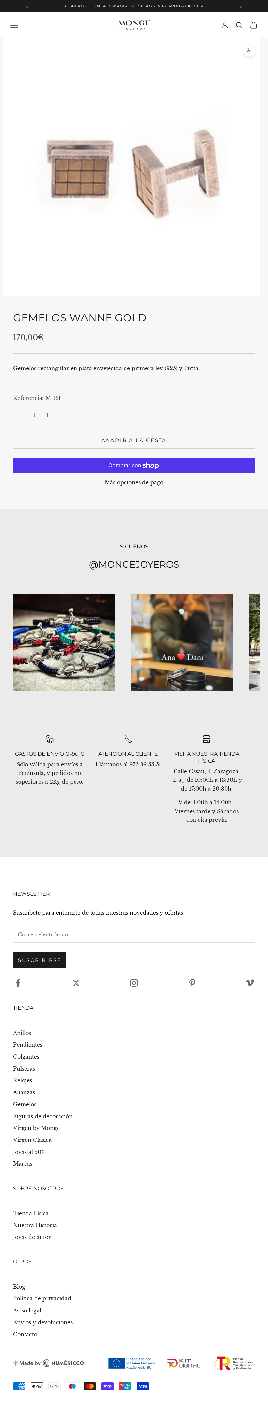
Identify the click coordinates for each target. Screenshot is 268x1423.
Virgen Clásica (32, 1140)
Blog (19, 1286)
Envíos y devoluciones (43, 1322)
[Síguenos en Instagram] (134, 983)
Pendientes (27, 1044)
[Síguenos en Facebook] (18, 983)
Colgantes (26, 1057)
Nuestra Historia (35, 1225)
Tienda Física (31, 1213)
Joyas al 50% (29, 1152)
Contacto (25, 1334)
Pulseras (24, 1068)
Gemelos (24, 1104)
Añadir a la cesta (134, 440)
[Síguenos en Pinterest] (192, 983)
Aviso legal (27, 1310)
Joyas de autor (32, 1237)
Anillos (22, 1033)
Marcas (22, 1163)
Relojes (22, 1080)
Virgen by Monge (36, 1128)
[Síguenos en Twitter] (76, 983)
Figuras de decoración (43, 1116)
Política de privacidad (42, 1298)
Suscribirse (39, 960)
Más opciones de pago (134, 482)
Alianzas (24, 1092)
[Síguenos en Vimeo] (250, 983)
